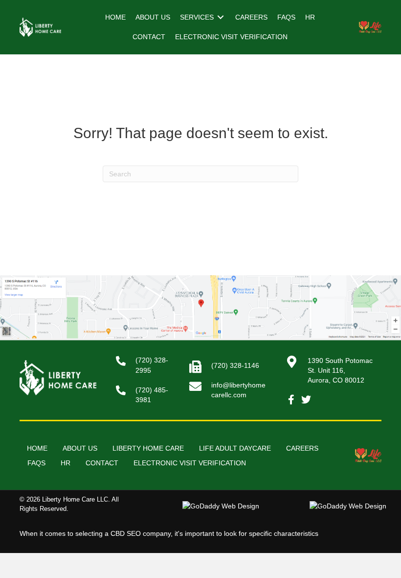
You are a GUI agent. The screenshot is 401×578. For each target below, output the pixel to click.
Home (37, 448)
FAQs (36, 463)
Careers (302, 448)
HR (65, 463)
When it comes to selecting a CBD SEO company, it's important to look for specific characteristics (169, 533)
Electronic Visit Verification (190, 463)
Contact (102, 463)
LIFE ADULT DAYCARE (235, 448)
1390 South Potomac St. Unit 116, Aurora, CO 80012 (340, 371)
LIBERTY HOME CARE (148, 448)
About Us (80, 448)
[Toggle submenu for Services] (220, 17)
